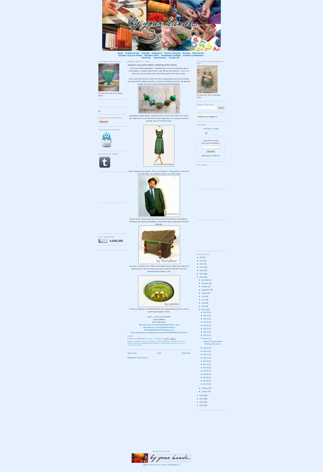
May (203, 303)
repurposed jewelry (150, 343)
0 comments (158, 338)
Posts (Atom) (142, 358)
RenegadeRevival (175, 171)
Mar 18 (206, 335)
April (203, 306)
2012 (201, 399)
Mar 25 (206, 322)
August (204, 293)
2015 (201, 274)
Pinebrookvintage (165, 121)
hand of (166, 341)
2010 (201, 405)
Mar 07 (206, 371)
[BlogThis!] (167, 339)
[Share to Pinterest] (174, 339)
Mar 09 (206, 368)
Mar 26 (206, 319)
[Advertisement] (111, 186)
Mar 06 (206, 374)
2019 (201, 261)
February (204, 388)
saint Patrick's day (168, 343)
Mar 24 (206, 325)
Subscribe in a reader (211, 129)
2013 (201, 395)
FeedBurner (215, 156)
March (204, 309)
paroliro (186, 309)
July (203, 296)
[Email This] (165, 339)
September (205, 290)
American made (140, 341)
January (204, 391)
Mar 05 (206, 377)
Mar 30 (206, 316)
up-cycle (181, 343)
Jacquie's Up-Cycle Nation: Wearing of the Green (152, 65)
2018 (201, 264)
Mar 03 (206, 381)
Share (129, 336)
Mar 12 (206, 358)
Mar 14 (206, 351)
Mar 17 (206, 338)
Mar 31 (206, 312)
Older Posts (186, 353)
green (159, 341)
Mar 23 (206, 329)
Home (159, 353)
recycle (137, 343)
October (204, 287)
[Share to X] (170, 339)
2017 (201, 267)
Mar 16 (206, 348)
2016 (201, 270)
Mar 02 (206, 384)
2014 (201, 277)
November (205, 283)
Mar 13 (206, 354)
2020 (201, 257)
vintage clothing (134, 345)
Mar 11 (206, 361)
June (203, 300)
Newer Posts (132, 353)
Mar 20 (206, 332)
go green (151, 341)
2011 (201, 402)
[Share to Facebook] (172, 339)
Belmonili (154, 79)
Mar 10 (206, 364)
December (205, 280)
